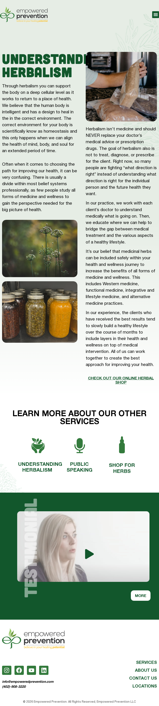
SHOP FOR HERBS (122, 468)
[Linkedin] (43, 670)
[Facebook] (19, 670)
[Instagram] (6, 670)
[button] (155, 14)
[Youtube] (31, 670)
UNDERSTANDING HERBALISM (40, 467)
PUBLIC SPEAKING (79, 467)
